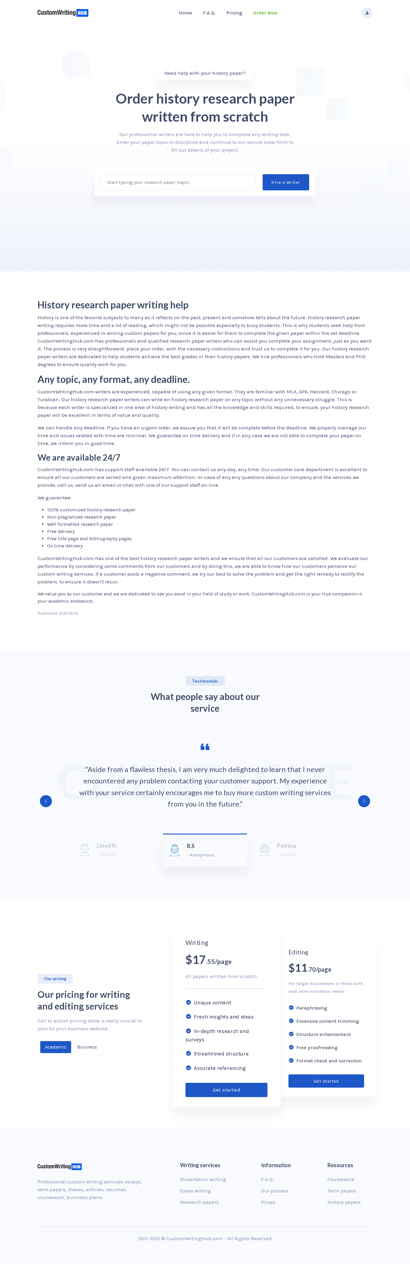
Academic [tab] (55, 1047)
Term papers (341, 1191)
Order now (265, 13)
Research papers (199, 1202)
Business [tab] (87, 1047)
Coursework (340, 1179)
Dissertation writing (203, 1179)
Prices (268, 1202)
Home (185, 13)
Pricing (234, 13)
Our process (274, 1191)
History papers (344, 1202)
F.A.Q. (209, 13)
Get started (226, 1090)
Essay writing (195, 1191)
